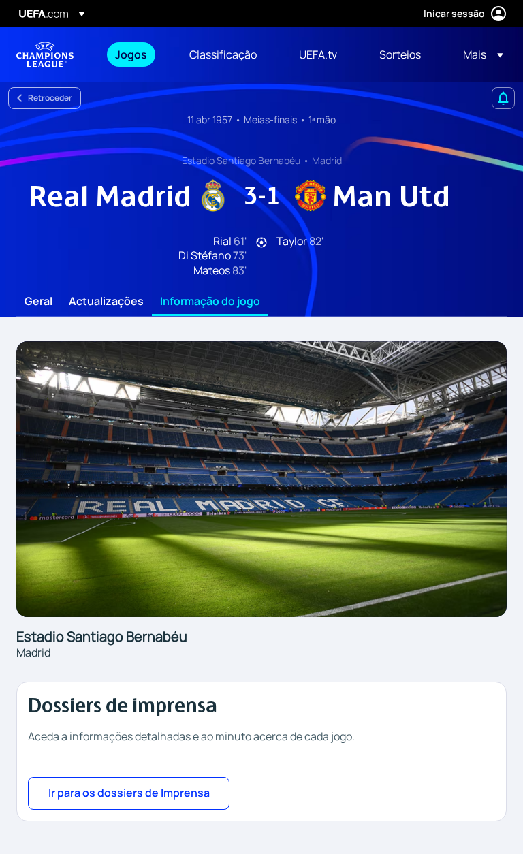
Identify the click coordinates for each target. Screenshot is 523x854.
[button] (479, 54)
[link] (131, 54)
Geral (38, 302)
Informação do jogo (210, 302)
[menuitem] (135, 54)
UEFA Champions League (45, 54)
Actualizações (106, 302)
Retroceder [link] (50, 98)
